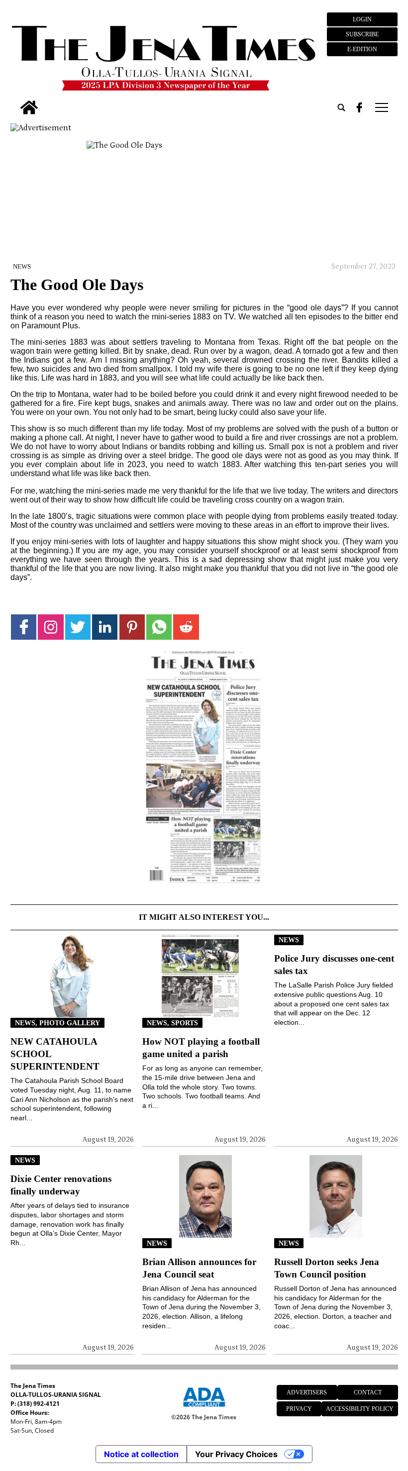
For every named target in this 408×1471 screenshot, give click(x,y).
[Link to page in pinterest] (132, 627)
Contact (368, 1392)
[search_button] (341, 107)
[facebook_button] (359, 107)
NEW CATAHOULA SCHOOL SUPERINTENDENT (55, 1054)
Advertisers (307, 1392)
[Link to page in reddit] (186, 627)
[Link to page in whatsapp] (159, 627)
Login (362, 19)
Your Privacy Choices (236, 1454)
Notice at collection (141, 1454)
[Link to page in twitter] (78, 627)
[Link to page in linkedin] (104, 627)
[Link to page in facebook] (23, 627)
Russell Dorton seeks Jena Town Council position (326, 1268)
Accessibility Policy (360, 1408)
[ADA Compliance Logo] (204, 1408)
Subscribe (362, 34)
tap (381, 107)
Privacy (299, 1408)
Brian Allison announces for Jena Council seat (199, 1268)
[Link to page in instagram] (50, 627)
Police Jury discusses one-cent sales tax (334, 964)
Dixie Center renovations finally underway (60, 1185)
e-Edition (362, 49)
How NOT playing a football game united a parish (201, 1047)
